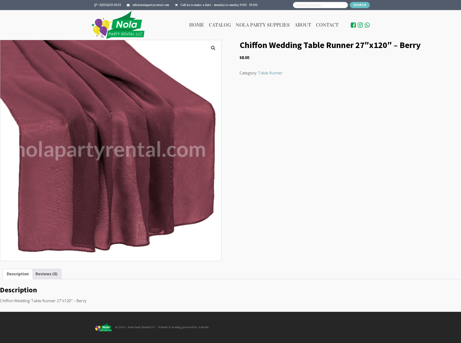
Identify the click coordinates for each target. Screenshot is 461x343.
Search (359, 5)
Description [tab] (18, 274)
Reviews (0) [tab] (46, 274)
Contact (327, 25)
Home (196, 25)
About (303, 25)
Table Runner (270, 73)
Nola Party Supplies (263, 25)
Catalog (220, 25)
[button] (213, 48)
